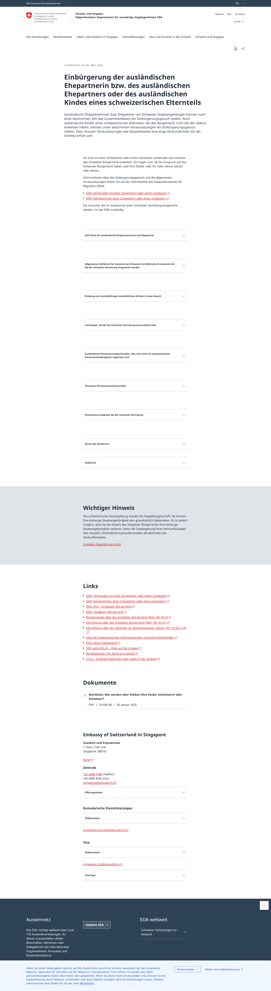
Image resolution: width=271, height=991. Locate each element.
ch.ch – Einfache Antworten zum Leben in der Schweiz (121, 659)
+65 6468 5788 (92, 774)
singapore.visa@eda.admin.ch (102, 864)
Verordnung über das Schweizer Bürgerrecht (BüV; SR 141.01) (126, 622)
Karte (86, 760)
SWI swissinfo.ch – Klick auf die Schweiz (112, 648)
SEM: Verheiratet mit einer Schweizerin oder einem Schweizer (126, 193)
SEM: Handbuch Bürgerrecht (104, 612)
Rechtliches (87, 983)
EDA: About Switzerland (101, 643)
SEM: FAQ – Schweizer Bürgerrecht (109, 606)
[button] (37, 36)
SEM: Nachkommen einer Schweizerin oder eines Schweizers (126, 198)
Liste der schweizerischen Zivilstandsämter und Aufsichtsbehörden (130, 637)
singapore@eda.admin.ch (99, 783)
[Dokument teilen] (242, 48)
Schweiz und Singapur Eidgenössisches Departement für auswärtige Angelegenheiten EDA (119, 15)
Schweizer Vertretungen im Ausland (159, 932)
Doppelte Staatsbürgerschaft (102, 544)
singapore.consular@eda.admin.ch (105, 830)
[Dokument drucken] (235, 48)
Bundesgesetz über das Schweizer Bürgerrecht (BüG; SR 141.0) (127, 617)
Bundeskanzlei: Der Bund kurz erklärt (110, 653)
